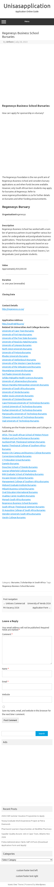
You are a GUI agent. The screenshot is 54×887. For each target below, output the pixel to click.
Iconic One (12, 884)
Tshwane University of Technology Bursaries (23, 417)
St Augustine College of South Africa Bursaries (23, 510)
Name (5, 669)
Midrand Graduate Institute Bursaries (19, 485)
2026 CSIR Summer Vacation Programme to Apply (23, 816)
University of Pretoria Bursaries (16, 352)
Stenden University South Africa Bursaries (21, 514)
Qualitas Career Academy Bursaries (18, 496)
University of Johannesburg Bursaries (19, 381)
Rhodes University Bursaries (15, 356)
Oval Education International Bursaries (20, 492)
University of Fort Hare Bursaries (17, 334)
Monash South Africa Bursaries (16, 499)
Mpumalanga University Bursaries (17, 370)
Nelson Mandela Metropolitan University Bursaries (25, 385)
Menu (27, 21)
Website (6, 694)
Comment (7, 634)
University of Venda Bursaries (15, 392)
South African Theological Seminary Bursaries (23, 507)
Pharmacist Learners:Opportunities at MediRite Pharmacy (26, 829)
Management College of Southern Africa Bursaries (25, 481)
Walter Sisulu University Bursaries (18, 396)
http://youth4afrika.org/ (13, 324)
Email (5, 681)
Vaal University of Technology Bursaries (20, 421)
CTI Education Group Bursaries (16, 460)
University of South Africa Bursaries (18, 388)
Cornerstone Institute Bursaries (17, 456)
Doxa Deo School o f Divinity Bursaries (20, 467)
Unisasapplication (27, 6)
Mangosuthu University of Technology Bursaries (24, 414)
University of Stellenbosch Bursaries (19, 360)
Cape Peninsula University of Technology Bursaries (26, 403)
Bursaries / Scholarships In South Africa (28, 582)
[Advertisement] (27, 73)
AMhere (10, 42)
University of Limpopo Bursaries (17, 345)
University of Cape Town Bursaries (18, 331)
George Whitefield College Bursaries (19, 471)
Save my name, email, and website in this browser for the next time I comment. (26, 712)
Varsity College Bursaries (14, 517)
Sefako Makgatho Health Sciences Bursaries (22, 378)
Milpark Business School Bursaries (18, 489)
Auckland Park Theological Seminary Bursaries (23, 442)
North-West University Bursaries (17, 349)
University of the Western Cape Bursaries (21, 363)
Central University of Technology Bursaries (22, 406)
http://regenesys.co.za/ (13, 309)
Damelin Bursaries (10, 463)
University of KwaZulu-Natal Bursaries (19, 342)
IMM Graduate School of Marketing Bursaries (23, 474)
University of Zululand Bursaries (17, 399)
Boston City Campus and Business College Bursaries (26, 453)
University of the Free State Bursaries (19, 338)
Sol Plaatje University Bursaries (16, 374)
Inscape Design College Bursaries (17, 478)
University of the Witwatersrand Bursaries (21, 367)
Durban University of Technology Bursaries (22, 410)
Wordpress (41, 884)
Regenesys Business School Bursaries (20, 503)
